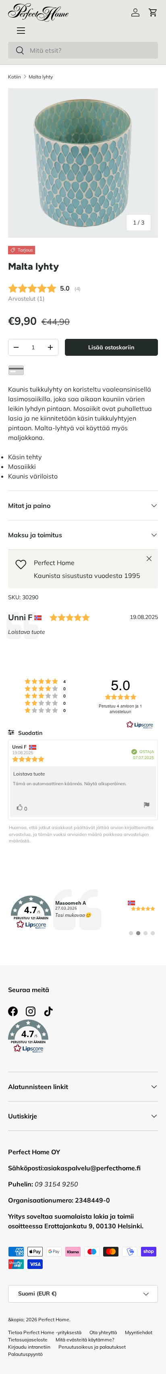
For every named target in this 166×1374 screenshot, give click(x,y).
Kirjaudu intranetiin (29, 1347)
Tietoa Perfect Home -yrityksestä (44, 1332)
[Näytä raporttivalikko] (146, 806)
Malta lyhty (41, 77)
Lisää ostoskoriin (111, 347)
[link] (83, 912)
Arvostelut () (26, 298)
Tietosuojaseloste (28, 1340)
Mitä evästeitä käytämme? (85, 1340)
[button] (153, 12)
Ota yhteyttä (103, 1332)
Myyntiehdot (138, 1332)
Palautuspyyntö (25, 1354)
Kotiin (14, 77)
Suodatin (29, 733)
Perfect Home (53, 1319)
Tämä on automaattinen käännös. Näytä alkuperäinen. (70, 783)
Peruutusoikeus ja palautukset (92, 1347)
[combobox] (83, 50)
